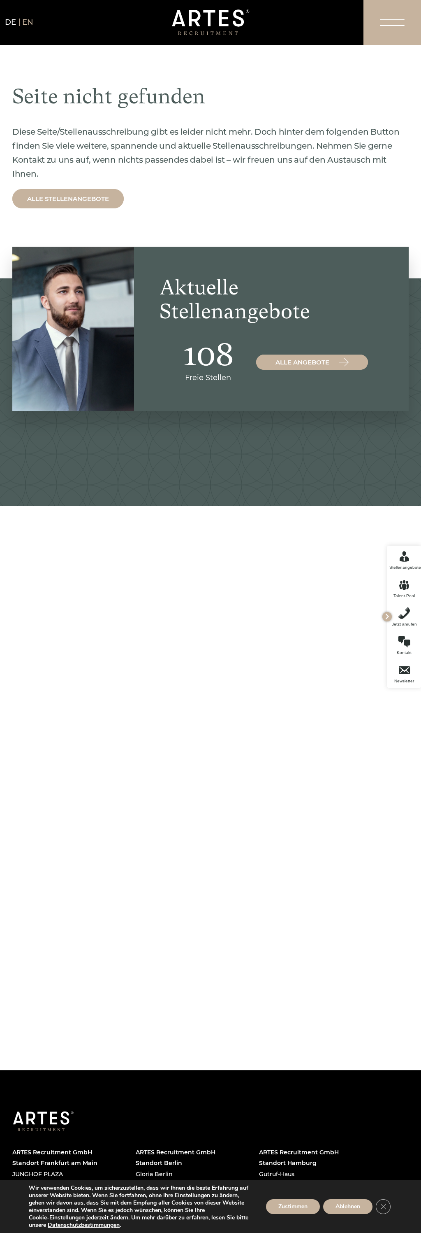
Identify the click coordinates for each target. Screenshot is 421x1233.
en (28, 22)
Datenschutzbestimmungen (84, 1225)
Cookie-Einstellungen (57, 1217)
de (10, 22)
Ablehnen (347, 1206)
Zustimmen (293, 1206)
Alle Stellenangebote (68, 199)
